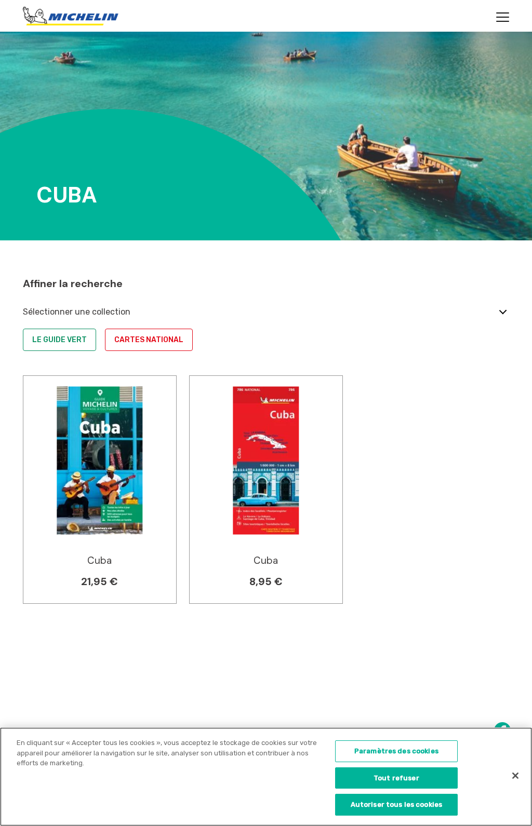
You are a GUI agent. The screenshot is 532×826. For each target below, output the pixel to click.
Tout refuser (396, 778)
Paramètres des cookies (396, 751)
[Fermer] (515, 775)
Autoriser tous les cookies (396, 804)
